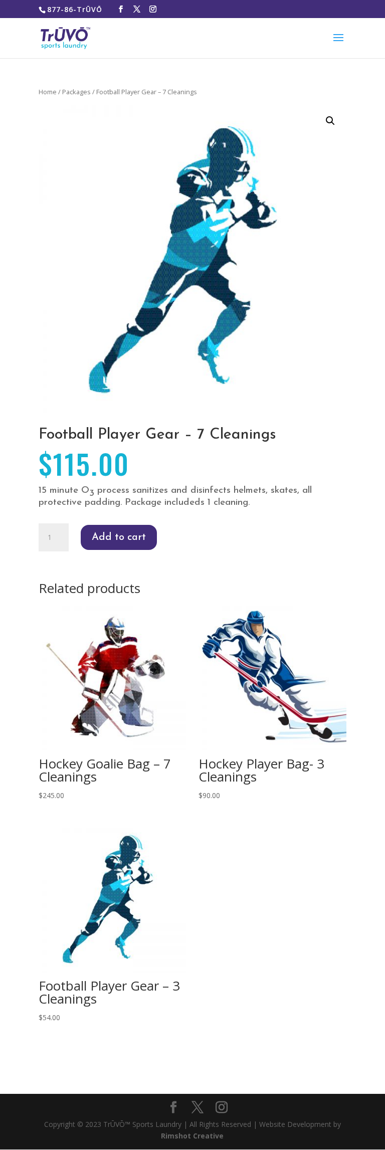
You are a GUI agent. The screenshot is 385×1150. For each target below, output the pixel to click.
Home (48, 91)
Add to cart (119, 537)
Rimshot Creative (192, 1135)
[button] (330, 121)
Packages (76, 91)
